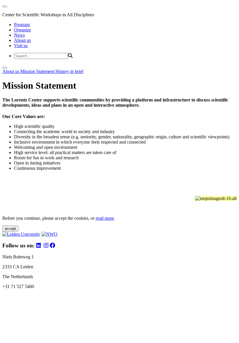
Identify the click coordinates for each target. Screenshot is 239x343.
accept (10, 228)
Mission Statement (37, 71)
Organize (22, 29)
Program (22, 24)
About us (22, 40)
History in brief (69, 71)
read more (105, 218)
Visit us (21, 45)
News (19, 35)
